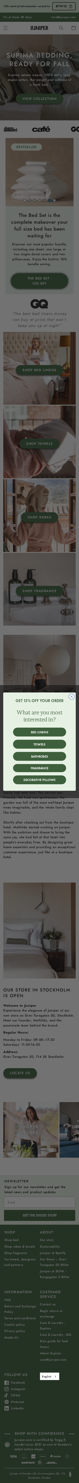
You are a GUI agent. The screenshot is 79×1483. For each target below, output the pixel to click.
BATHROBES (39, 756)
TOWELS (39, 744)
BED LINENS (39, 732)
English (46, 1376)
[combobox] (49, 1376)
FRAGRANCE (39, 768)
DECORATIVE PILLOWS (39, 780)
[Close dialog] (72, 696)
